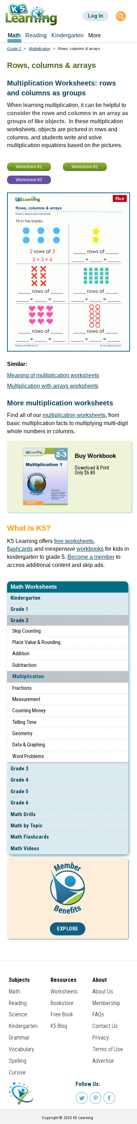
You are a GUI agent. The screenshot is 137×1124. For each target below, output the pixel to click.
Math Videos (25, 848)
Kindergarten (25, 598)
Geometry (22, 733)
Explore (67, 929)
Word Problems (28, 756)
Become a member (91, 557)
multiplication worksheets (74, 415)
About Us (102, 991)
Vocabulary (21, 1049)
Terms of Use (107, 1049)
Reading (18, 1003)
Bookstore (62, 1003)
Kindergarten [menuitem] (67, 35)
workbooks (90, 549)
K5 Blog (59, 1026)
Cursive (17, 1072)
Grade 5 (19, 791)
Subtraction (24, 665)
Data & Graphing (28, 744)
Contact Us (105, 1026)
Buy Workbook (95, 456)
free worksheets (73, 541)
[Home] (31, 14)
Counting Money (29, 710)
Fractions (22, 688)
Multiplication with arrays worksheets (52, 386)
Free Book (62, 1014)
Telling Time (24, 722)
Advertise (103, 1060)
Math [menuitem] (14, 35)
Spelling (17, 1060)
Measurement (26, 699)
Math (14, 991)
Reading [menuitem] (36, 35)
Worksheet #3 (29, 179)
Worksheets (64, 991)
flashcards (20, 549)
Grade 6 (19, 803)
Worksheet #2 (85, 166)
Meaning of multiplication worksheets (53, 375)
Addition (21, 653)
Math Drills (23, 814)
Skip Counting (26, 631)
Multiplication (28, 676)
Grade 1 (19, 609)
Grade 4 (19, 780)
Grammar (19, 1037)
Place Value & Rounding (36, 642)
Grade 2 (19, 620)
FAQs (98, 1014)
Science (18, 1014)
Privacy (100, 1037)
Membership (106, 1003)
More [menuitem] (94, 35)
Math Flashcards (30, 837)
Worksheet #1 (29, 166)
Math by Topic (27, 825)
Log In (95, 16)
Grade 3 (19, 768)
